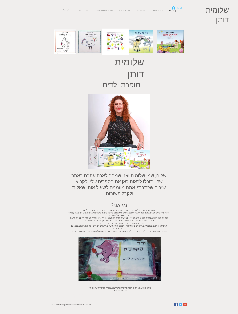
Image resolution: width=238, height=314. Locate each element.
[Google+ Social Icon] (185, 304)
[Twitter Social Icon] (180, 304)
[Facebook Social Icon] (176, 304)
